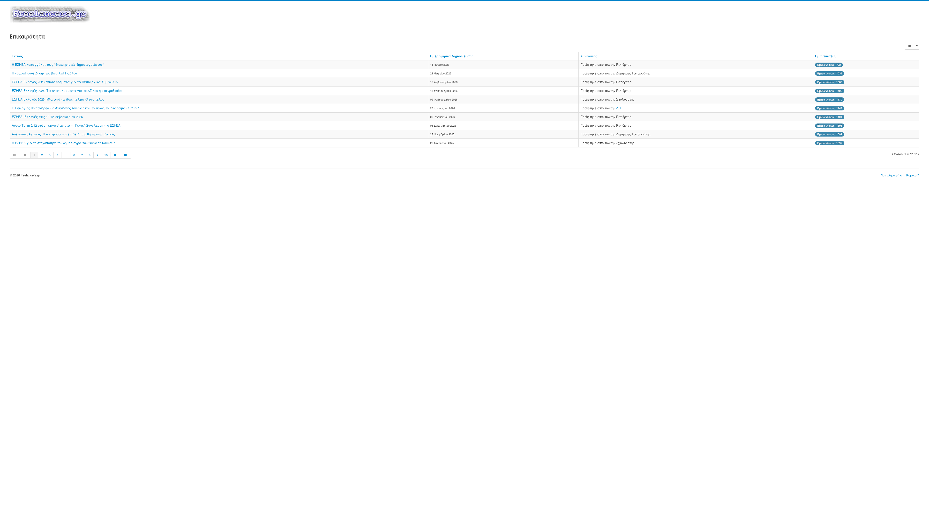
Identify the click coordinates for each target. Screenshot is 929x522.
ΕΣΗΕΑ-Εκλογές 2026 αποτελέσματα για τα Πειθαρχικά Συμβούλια (65, 82)
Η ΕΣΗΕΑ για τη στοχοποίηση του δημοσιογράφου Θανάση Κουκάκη (63, 142)
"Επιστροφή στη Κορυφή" (900, 175)
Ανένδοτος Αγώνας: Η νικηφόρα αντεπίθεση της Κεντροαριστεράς (63, 134)
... (65, 155)
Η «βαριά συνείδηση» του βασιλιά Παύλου (44, 73)
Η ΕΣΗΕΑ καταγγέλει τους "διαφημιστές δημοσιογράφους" (58, 64)
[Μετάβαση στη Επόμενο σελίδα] (116, 155)
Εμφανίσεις (825, 56)
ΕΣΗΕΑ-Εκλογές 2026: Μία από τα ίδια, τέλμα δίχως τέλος (58, 99)
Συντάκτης (589, 56)
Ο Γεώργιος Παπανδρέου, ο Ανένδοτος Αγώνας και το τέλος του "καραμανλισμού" (75, 108)
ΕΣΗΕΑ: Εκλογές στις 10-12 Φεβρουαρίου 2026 (47, 116)
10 (106, 155)
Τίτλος (17, 56)
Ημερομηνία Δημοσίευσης (451, 56)
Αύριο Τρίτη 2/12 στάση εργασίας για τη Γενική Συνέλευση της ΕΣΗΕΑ (66, 125)
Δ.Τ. (619, 108)
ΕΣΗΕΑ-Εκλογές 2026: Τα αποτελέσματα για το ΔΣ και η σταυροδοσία (67, 90)
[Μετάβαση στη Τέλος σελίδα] (126, 155)
